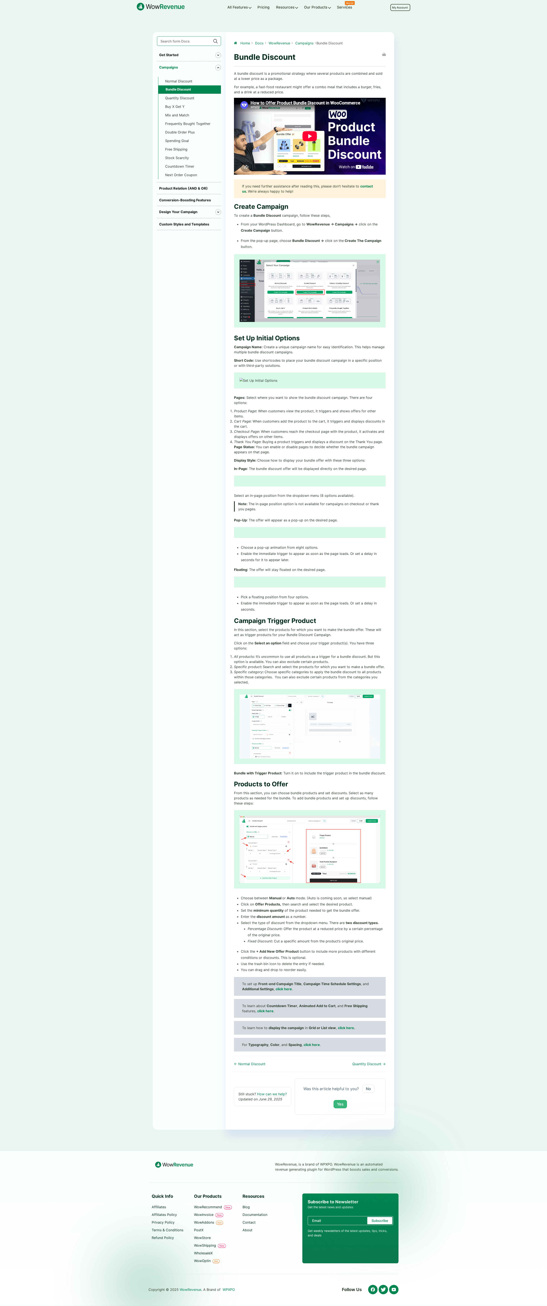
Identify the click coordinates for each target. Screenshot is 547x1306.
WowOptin (206, 1261)
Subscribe (380, 1220)
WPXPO (229, 1289)
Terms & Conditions (167, 1230)
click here (265, 1011)
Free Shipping (176, 149)
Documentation (255, 1214)
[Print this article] (384, 54)
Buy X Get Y (175, 106)
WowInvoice (208, 1214)
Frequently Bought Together (187, 123)
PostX (198, 1230)
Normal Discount (178, 81)
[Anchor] (291, 206)
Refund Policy (163, 1238)
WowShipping (209, 1245)
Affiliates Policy (164, 1214)
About (247, 1230)
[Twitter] (383, 1289)
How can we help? (272, 1094)
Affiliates (159, 1207)
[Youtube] (393, 1289)
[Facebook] (373, 1289)
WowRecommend (212, 1207)
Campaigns (168, 67)
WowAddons (208, 1222)
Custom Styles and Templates (184, 224)
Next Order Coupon (181, 175)
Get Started (168, 55)
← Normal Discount (249, 1064)
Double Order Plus (180, 132)
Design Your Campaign (178, 212)
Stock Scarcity (177, 158)
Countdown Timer (179, 166)
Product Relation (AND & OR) (183, 188)
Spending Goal (177, 141)
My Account (400, 7)
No (368, 1089)
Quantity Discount (179, 98)
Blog (246, 1207)
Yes (340, 1104)
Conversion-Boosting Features (185, 200)
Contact (249, 1222)
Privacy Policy (163, 1222)
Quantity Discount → (369, 1064)
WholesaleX (203, 1253)
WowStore (202, 1238)
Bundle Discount (178, 89)
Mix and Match (177, 115)
